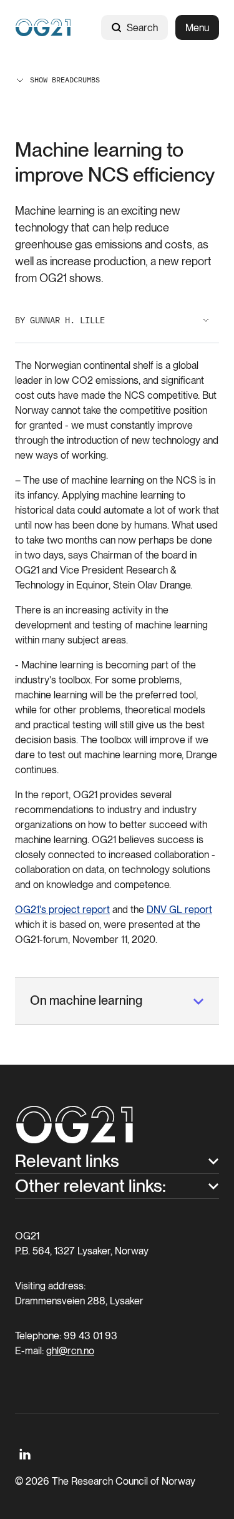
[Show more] (206, 320)
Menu (197, 28)
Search (142, 28)
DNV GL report (179, 910)
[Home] (43, 27)
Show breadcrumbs (65, 79)
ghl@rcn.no (70, 1351)
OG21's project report (62, 910)
